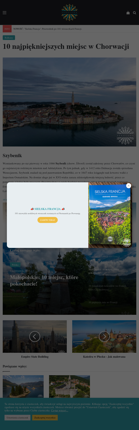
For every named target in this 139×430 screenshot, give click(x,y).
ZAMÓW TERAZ (47, 220)
